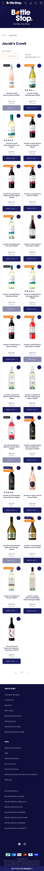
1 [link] (15, 672)
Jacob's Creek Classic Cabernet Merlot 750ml (32, 145)
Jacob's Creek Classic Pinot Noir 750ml (32, 245)
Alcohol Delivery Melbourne (16, 802)
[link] (22, 17)
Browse (4, 35)
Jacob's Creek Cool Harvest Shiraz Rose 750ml (12, 447)
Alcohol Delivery (11, 791)
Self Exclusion (10, 721)
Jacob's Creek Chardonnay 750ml (32, 94)
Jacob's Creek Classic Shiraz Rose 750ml (32, 345)
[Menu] (3, 3)
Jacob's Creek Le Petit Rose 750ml (32, 496)
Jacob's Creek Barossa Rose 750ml (12, 94)
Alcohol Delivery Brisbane (15, 812)
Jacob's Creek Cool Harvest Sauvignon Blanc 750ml (32, 396)
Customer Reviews (12, 695)
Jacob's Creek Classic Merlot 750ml (32, 195)
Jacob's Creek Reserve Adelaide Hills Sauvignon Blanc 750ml (32, 598)
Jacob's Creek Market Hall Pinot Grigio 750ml (11, 547)
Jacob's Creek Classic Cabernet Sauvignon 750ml (11, 195)
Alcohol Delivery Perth (14, 807)
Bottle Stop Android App (14, 732)
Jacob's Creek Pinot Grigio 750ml (11, 597)
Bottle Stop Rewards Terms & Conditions (21, 774)
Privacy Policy (10, 764)
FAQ (6, 753)
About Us (8, 705)
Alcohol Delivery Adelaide (15, 823)
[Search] (25, 3)
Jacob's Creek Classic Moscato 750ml (11, 245)
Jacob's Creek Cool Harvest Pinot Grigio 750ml (11, 396)
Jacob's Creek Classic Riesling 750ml (11, 295)
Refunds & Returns (12, 758)
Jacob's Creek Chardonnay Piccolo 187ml (12, 145)
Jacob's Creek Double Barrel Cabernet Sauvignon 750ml (32, 447)
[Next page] (28, 672)
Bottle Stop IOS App (13, 727)
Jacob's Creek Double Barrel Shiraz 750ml (11, 496)
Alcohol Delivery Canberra (15, 828)
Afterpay (8, 780)
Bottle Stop (24, 858)
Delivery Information (13, 748)
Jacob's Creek (13, 35)
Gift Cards (9, 711)
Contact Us (9, 700)
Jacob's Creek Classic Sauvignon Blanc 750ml (32, 296)
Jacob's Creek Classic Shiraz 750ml (11, 345)
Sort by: (28, 55)
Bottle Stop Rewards (13, 716)
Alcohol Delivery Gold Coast (16, 817)
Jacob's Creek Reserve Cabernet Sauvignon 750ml (11, 648)
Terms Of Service (12, 769)
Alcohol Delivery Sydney (14, 796)
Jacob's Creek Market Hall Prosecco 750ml (32, 546)
